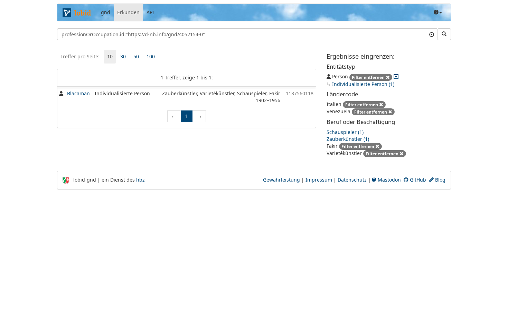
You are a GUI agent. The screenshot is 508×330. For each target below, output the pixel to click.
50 (136, 56)
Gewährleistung (281, 179)
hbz (140, 179)
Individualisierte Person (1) (363, 84)
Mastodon (388, 179)
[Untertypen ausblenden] (396, 76)
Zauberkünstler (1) (348, 139)
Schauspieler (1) (345, 132)
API (150, 12)
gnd (105, 12)
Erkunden (128, 12)
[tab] (110, 57)
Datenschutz (352, 179)
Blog (439, 179)
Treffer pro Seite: (80, 56)
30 (123, 56)
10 (110, 56)
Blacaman (78, 93)
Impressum (318, 179)
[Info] (437, 12)
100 (151, 56)
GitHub (417, 179)
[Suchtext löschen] (431, 34)
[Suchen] (444, 34)
